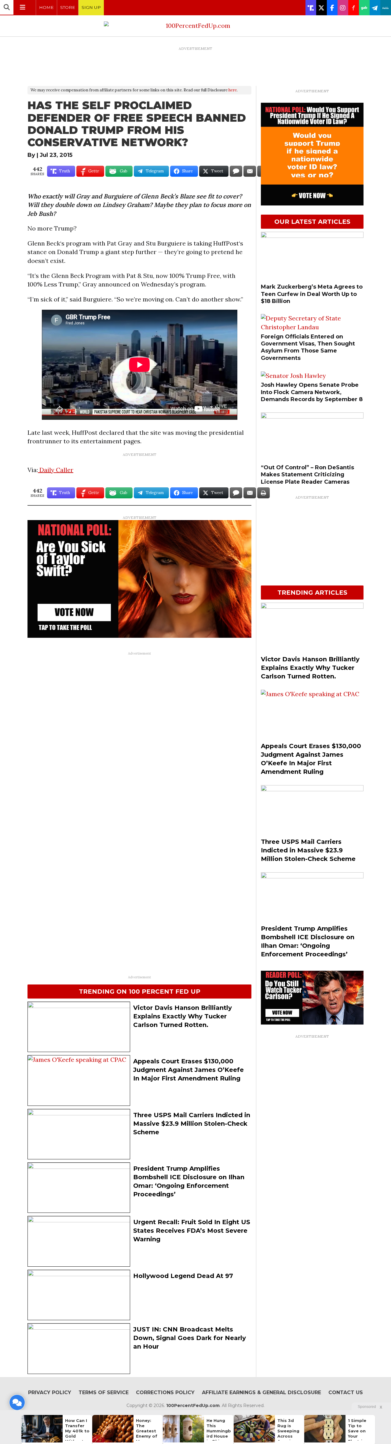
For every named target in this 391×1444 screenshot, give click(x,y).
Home (46, 7)
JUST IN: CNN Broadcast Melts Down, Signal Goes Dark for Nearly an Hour (189, 1338)
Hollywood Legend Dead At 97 (183, 1276)
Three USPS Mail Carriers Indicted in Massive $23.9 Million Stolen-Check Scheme (191, 1123)
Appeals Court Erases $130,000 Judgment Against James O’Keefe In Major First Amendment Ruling (188, 1070)
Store (67, 7)
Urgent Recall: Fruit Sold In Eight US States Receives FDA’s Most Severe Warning (191, 1230)
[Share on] (236, 171)
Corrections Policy (165, 1392)
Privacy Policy (49, 1392)
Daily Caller (55, 470)
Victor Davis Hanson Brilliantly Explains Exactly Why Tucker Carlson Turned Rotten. (182, 1016)
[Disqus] (139, 735)
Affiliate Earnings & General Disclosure (261, 1392)
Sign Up (91, 7)
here (232, 90)
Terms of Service (104, 1392)
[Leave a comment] (17, 1402)
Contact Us (345, 1392)
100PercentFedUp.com (193, 1405)
